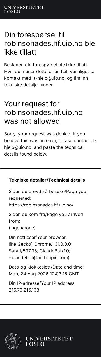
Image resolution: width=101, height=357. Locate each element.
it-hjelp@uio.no (49, 78)
